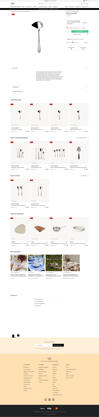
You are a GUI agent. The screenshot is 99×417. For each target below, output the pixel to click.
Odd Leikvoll (68, 11)
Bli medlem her (85, 23)
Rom (53, 384)
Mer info (85, 42)
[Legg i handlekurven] (28, 131)
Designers (54, 371)
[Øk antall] (70, 31)
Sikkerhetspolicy (27, 384)
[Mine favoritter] (84, 3)
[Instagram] (49, 399)
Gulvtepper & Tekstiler (42, 6)
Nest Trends (55, 388)
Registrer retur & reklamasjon (29, 371)
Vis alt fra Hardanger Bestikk (81, 137)
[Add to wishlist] (26, 131)
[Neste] (61, 36)
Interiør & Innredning (42, 371)
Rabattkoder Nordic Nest (57, 394)
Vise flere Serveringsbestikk (39, 303)
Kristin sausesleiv (33, 11)
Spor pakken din (27, 380)
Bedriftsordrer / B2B (27, 388)
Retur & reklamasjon (27, 369)
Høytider (54, 382)
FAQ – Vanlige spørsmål (28, 375)
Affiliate (67, 373)
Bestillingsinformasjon (28, 377)
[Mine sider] (81, 3)
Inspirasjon (55, 367)
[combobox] (85, 1)
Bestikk (21, 11)
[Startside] (13, 4)
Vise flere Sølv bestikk (38, 299)
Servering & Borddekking (15, 6)
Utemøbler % (55, 6)
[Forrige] (14, 36)
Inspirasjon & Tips (84, 6)
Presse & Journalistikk (70, 375)
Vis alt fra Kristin (84, 175)
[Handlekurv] (87, 3)
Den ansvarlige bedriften (70, 369)
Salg (53, 375)
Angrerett (25, 390)
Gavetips (54, 386)
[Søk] (40, 4)
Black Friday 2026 (56, 390)
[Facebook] (46, 399)
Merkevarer (72, 6)
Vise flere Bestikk (37, 305)
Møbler (50, 6)
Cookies (25, 386)
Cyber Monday (55, 392)
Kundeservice (26, 367)
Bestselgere (55, 380)
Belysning (35, 6)
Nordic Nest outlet (69, 377)
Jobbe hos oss (69, 371)
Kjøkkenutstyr (29, 6)
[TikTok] (53, 399)
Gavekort (40, 382)
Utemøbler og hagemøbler (44, 380)
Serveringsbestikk (26, 11)
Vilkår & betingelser (27, 382)
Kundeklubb (26, 373)
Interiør (23, 6)
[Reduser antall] (67, 31)
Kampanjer (78, 6)
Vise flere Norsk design (38, 301)
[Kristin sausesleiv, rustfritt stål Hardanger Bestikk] (38, 36)
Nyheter (66, 6)
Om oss (67, 367)
